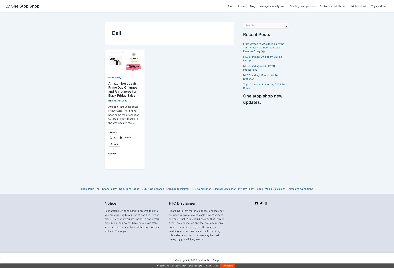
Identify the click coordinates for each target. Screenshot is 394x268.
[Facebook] (256, 203)
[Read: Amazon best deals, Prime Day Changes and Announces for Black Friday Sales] (125, 60)
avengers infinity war (272, 6)
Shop (230, 6)
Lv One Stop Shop (22, 6)
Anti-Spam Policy (106, 188)
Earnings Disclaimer (177, 188)
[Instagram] (265, 203)
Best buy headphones (302, 6)
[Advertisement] (269, 131)
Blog (252, 6)
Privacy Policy (246, 188)
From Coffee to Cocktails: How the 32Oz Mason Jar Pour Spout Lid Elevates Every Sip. (263, 47)
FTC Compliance (201, 188)
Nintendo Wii (358, 6)
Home (241, 6)
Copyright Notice (129, 188)
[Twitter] (261, 203)
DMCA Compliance (153, 188)
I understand (227, 266)
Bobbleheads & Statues (333, 6)
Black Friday (114, 77)
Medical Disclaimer (225, 188)
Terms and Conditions (300, 188)
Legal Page (87, 188)
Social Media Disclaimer (271, 188)
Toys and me (378, 6)
